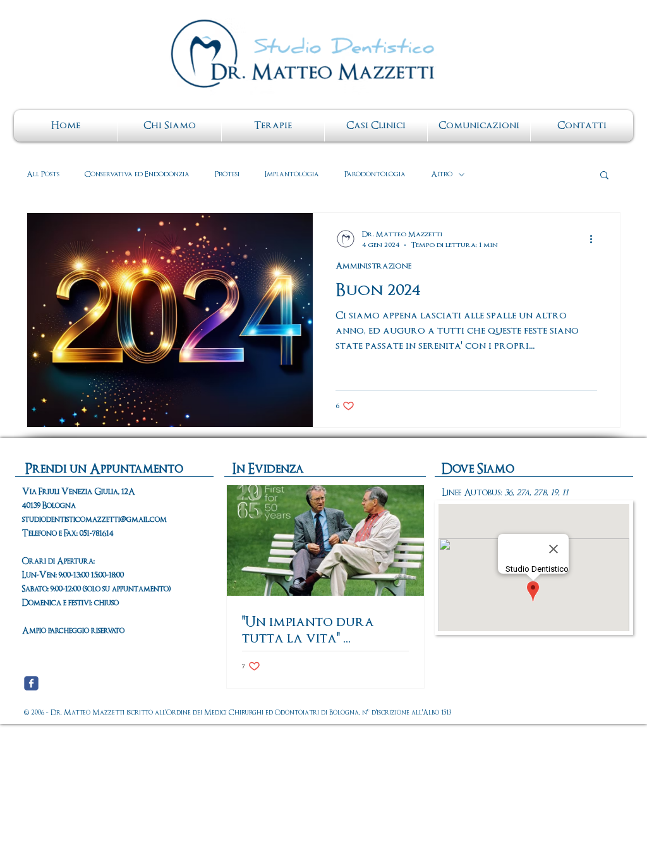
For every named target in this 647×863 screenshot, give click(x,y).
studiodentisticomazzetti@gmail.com (94, 519)
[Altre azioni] (595, 238)
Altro (441, 174)
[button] (604, 176)
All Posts (43, 174)
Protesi (227, 174)
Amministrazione (373, 266)
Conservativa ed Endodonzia (137, 174)
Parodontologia (375, 174)
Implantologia (292, 174)
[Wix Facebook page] (31, 683)
